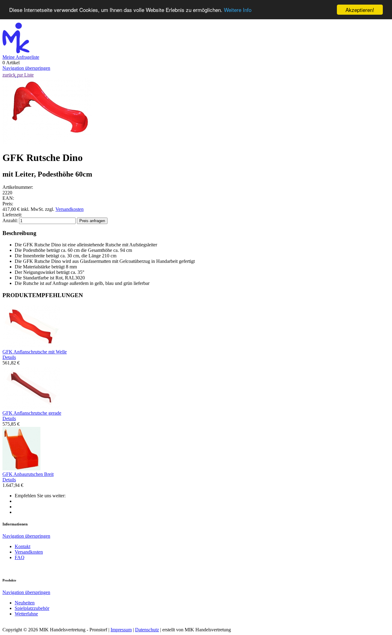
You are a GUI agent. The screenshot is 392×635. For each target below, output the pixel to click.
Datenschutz (147, 629)
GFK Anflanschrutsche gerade (31, 413)
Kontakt (22, 546)
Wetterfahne (26, 613)
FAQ (19, 557)
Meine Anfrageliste (20, 57)
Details (9, 357)
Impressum (121, 629)
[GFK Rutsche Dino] (47, 142)
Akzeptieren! (359, 9)
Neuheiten (25, 602)
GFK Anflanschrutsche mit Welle (34, 351)
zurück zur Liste (18, 74)
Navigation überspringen (26, 68)
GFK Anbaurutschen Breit (28, 474)
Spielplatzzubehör (32, 608)
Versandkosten (69, 209)
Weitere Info (237, 10)
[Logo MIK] (15, 51)
